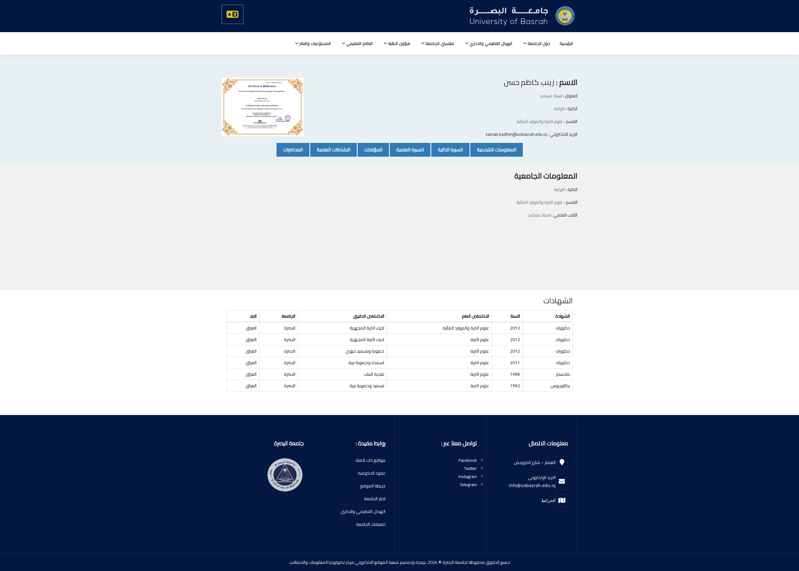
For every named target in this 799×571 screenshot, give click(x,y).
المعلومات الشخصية (493, 149)
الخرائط (548, 500)
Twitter (470, 468)
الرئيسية (566, 43)
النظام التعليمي (359, 43)
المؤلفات (370, 149)
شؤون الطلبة (398, 43)
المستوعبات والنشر (314, 43)
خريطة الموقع (372, 486)
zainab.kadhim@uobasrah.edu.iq (516, 134)
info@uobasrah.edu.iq (532, 485)
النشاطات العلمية (330, 149)
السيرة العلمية (407, 149)
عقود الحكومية (371, 473)
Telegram (468, 485)
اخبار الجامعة (374, 499)
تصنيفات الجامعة (370, 524)
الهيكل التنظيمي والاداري (490, 43)
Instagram (467, 476)
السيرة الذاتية (447, 149)
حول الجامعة (538, 43)
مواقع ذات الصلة (370, 460)
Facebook (467, 460)
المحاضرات (290, 149)
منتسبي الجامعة (439, 43)
